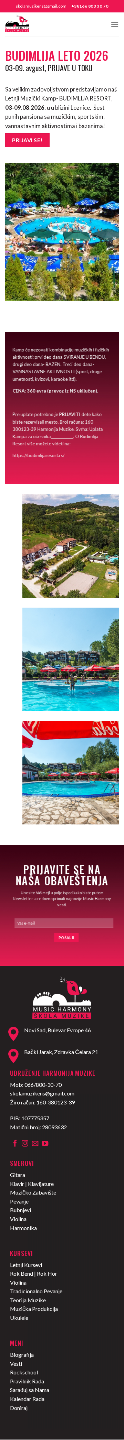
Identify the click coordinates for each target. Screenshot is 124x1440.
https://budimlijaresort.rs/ (38, 455)
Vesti (16, 1363)
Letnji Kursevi (26, 1265)
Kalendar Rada (27, 1398)
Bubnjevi (20, 1210)
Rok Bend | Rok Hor (33, 1273)
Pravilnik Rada (27, 1381)
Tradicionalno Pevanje (36, 1291)
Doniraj (19, 1407)
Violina (18, 1219)
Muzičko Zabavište (33, 1192)
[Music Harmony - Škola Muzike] (39, 24)
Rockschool (24, 1372)
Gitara (17, 1174)
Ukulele (19, 1317)
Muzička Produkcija (34, 1308)
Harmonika (23, 1228)
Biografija (22, 1354)
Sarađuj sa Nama (29, 1389)
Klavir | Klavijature (32, 1183)
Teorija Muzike (28, 1300)
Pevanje (19, 1201)
